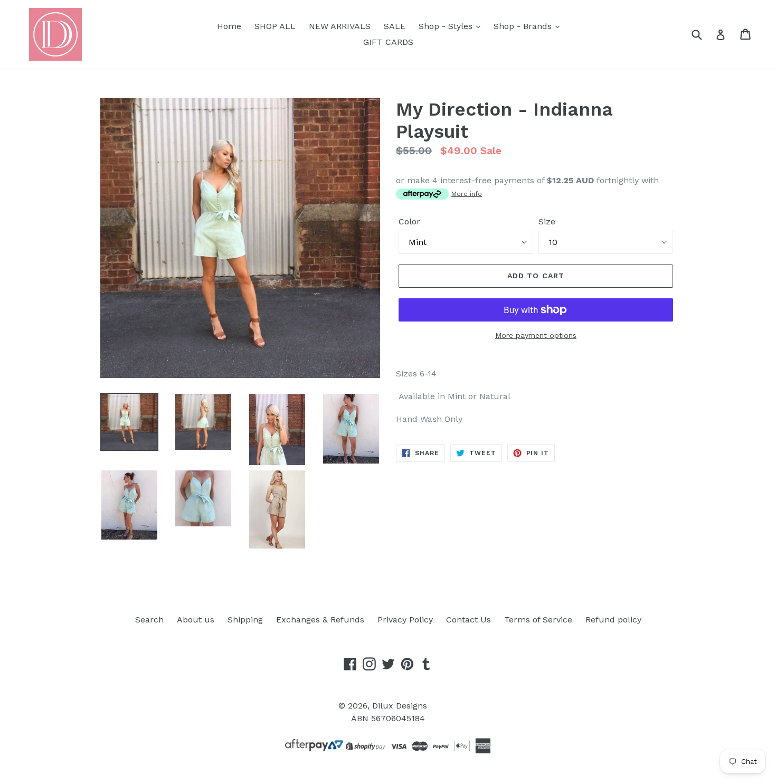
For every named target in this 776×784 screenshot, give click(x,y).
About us (195, 620)
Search (149, 620)
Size (546, 221)
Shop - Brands (524, 26)
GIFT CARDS (388, 42)
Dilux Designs (399, 706)
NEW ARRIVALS (340, 26)
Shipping (245, 620)
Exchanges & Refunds (320, 620)
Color (409, 221)
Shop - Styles (447, 26)
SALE (394, 26)
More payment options (535, 335)
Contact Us (468, 620)
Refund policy (613, 620)
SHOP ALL (275, 26)
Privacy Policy (405, 620)
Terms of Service (538, 620)
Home (229, 26)
